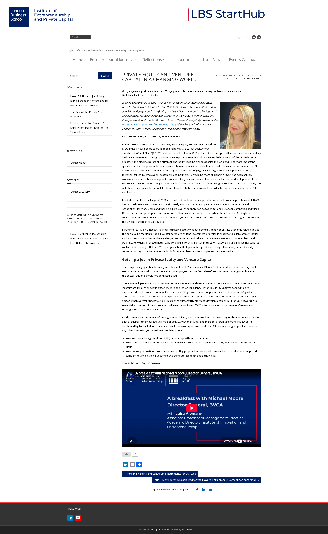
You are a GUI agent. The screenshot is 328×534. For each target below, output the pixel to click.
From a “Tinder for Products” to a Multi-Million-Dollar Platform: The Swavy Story (89, 127)
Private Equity (133, 95)
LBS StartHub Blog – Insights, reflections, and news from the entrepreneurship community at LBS (87, 218)
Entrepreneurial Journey (111, 59)
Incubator (180, 59)
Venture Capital (150, 95)
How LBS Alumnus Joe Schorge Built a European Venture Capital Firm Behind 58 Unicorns (89, 100)
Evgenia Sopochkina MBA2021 (145, 91)
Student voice (234, 91)
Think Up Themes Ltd (159, 529)
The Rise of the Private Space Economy (87, 114)
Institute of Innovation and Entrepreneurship (148, 124)
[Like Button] (126, 454)
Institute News (209, 59)
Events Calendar (243, 59)
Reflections (152, 59)
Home (78, 59)
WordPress (187, 529)
